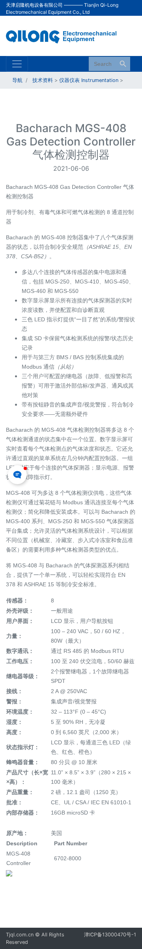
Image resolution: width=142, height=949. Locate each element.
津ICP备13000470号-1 (110, 935)
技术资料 (42, 80)
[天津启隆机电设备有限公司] (65, 35)
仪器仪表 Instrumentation (88, 80)
